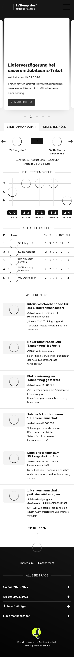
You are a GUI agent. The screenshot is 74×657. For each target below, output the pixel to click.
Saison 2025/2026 (16, 597)
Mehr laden (37, 528)
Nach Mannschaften (16, 616)
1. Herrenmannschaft (22, 126)
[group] (37, 151)
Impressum (27, 563)
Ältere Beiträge (14, 606)
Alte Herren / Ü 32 (54, 126)
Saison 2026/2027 (16, 587)
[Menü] (66, 7)
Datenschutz (46, 563)
